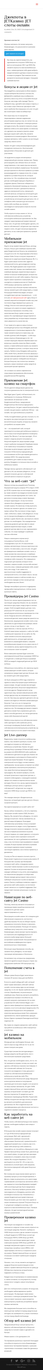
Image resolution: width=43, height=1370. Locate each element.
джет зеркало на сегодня (15, 53)
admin (8, 29)
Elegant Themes (21, 1364)
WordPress (21, 1367)
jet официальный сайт (19, 298)
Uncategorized (27, 29)
